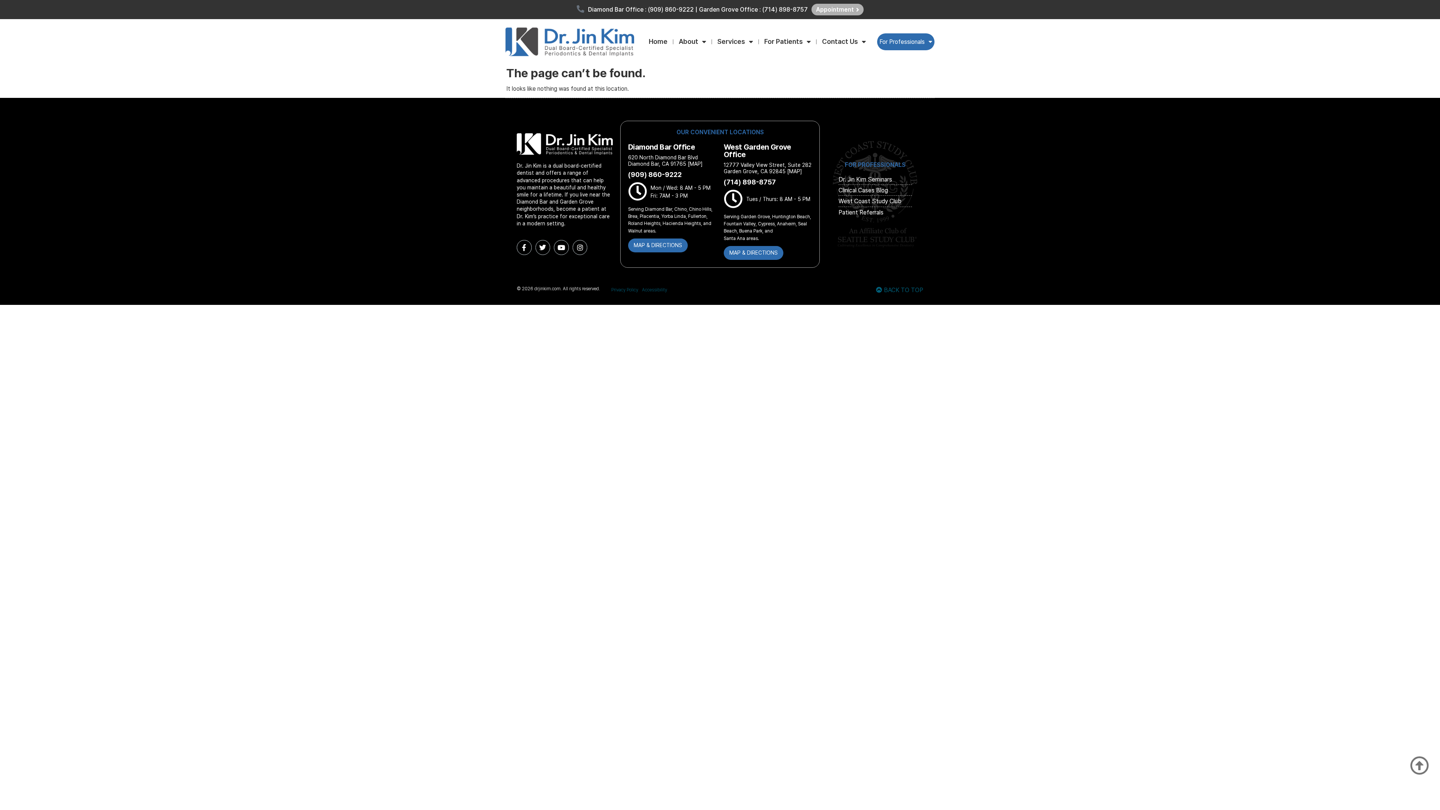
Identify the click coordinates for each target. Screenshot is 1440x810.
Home (658, 41)
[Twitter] (543, 247)
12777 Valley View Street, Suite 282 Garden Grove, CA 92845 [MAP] (768, 168)
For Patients (783, 41)
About (688, 41)
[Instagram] (580, 247)
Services (731, 41)
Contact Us (840, 41)
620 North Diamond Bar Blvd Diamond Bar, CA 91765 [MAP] (665, 160)
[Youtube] (561, 247)
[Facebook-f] (524, 247)
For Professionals (902, 41)
